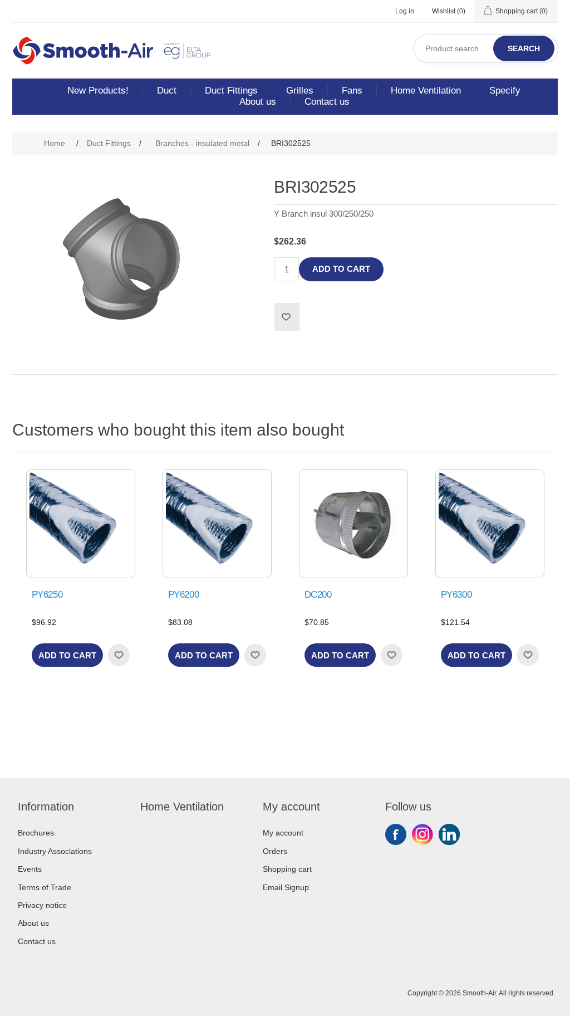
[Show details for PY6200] (217, 523)
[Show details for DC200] (353, 523)
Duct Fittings (231, 90)
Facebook (395, 834)
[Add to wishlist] (118, 655)
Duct (166, 90)
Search (524, 48)
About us (257, 101)
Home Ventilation (426, 90)
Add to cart (341, 268)
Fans (352, 90)
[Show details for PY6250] (80, 523)
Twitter (422, 834)
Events (30, 868)
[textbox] (486, 48)
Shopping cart (287, 868)
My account (283, 832)
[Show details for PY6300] (489, 523)
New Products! (98, 90)
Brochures (36, 832)
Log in (404, 11)
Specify (504, 90)
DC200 (318, 594)
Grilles (299, 90)
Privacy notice (42, 905)
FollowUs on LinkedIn (449, 834)
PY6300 (456, 594)
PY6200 (183, 594)
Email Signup (286, 887)
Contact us (327, 101)
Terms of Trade (44, 887)
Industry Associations (55, 851)
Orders (275, 851)
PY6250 (47, 594)
